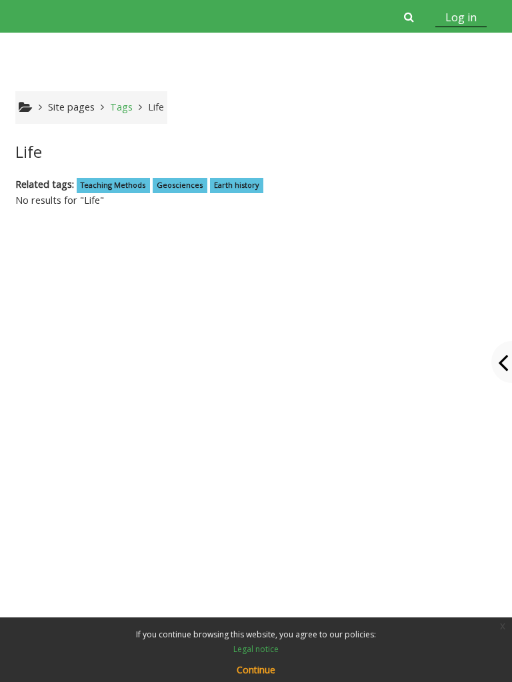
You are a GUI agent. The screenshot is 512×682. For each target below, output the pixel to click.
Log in (461, 17)
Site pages (71, 107)
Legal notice (256, 649)
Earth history (236, 185)
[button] (408, 16)
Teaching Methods (113, 185)
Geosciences (180, 185)
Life (156, 107)
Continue (256, 669)
